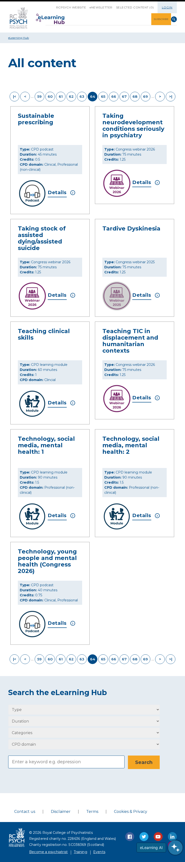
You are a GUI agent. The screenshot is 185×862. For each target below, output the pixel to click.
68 (134, 96)
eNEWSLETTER (101, 7)
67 (124, 96)
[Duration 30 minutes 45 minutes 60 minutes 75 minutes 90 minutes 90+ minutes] (84, 721)
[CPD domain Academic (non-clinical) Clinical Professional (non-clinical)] (84, 744)
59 (39, 96)
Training (80, 852)
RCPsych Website (71, 7)
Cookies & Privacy (130, 811)
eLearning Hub (18, 37)
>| (170, 96)
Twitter (143, 836)
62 (71, 96)
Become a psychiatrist (48, 852)
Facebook (129, 836)
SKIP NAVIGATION (52, 5)
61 (61, 96)
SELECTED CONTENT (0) (135, 7)
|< (14, 96)
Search (174, 19)
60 (50, 96)
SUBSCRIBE (161, 19)
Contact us (24, 811)
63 (81, 96)
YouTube (158, 836)
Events (99, 852)
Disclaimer (61, 811)
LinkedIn (172, 836)
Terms (92, 811)
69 (145, 96)
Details (57, 192)
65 (103, 96)
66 (113, 96)
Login (167, 7)
